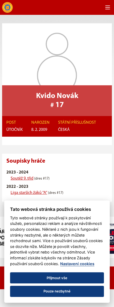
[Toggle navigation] (107, 7)
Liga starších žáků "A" (29, 193)
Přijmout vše (57, 278)
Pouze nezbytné (57, 291)
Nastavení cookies (77, 263)
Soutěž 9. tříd (22, 178)
